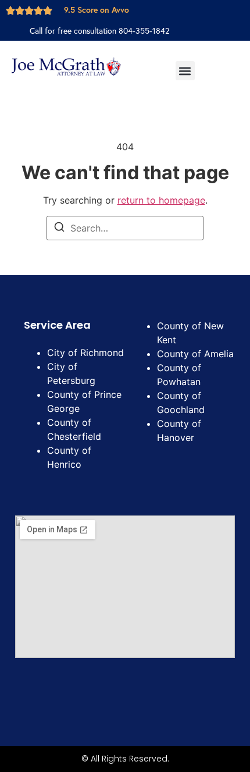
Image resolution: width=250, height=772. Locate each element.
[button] (185, 70)
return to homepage (161, 200)
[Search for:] (125, 228)
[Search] (59, 228)
